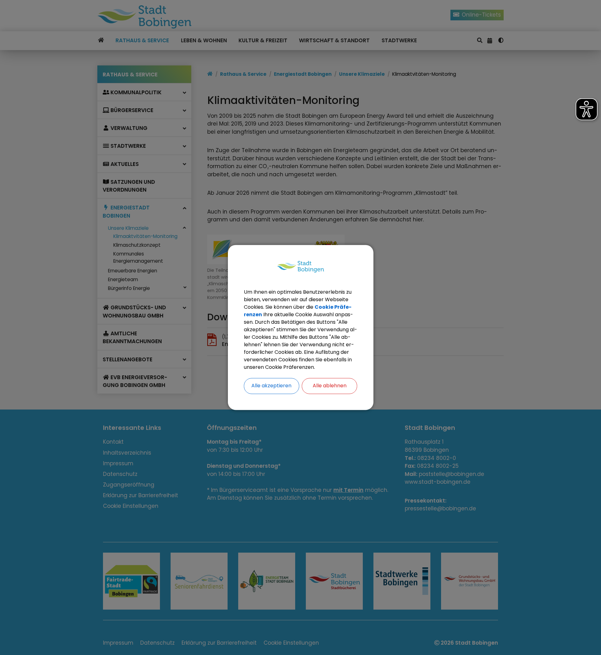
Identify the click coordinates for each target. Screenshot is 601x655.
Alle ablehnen (330, 385)
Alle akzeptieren (271, 385)
